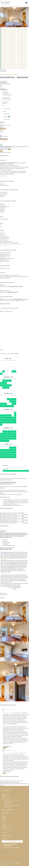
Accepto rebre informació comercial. (11, 847)
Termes (3, 824)
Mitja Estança (5, 813)
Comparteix (3, 82)
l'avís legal (13, 844)
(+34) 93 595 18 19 (8, 801)
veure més (3, 559)
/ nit (10, 771)
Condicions (7, 114)
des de (2, 122)
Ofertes (7, 116)
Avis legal (4, 827)
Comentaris (7, 119)
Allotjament (7, 108)
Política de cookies (6, 825)
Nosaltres (4, 819)
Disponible (6, 469)
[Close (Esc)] (0, 349)
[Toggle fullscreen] (1, 349)
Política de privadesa (7, 828)
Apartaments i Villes (7, 812)
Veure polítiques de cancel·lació (8, 482)
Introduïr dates (3, 139)
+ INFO (13, 148)
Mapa (5, 111)
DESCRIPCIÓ (4, 89)
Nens (1, 135)
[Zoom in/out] (3, 349)
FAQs (3, 815)
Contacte (4, 817)
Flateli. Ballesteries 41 (8, 712)
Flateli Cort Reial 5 (7, 753)
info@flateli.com (8, 802)
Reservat (5, 465)
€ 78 (8, 771)
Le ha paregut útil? (14, 587)
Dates (1, 125)
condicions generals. (7, 845)
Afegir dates (3, 128)
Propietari (4, 816)
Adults (1, 130)
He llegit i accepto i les (10, 845)
